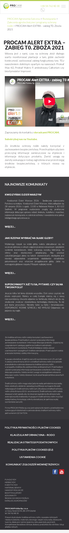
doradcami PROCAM (46, 132)
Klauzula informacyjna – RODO (32, 434)
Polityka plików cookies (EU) (32, 449)
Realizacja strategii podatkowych (32, 442)
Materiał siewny (13, 487)
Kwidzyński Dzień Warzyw (23, 194)
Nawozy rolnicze (14, 490)
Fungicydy (10, 479)
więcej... (10, 226)
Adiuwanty (11, 495)
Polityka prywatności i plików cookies (32, 427)
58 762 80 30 (13, 513)
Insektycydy (11, 485)
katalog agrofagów (16, 501)
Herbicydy (10, 482)
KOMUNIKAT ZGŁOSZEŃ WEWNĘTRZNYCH (32, 464)
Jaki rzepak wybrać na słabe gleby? (29, 238)
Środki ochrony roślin (17, 498)
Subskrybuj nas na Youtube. (21, 139)
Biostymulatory (13, 493)
